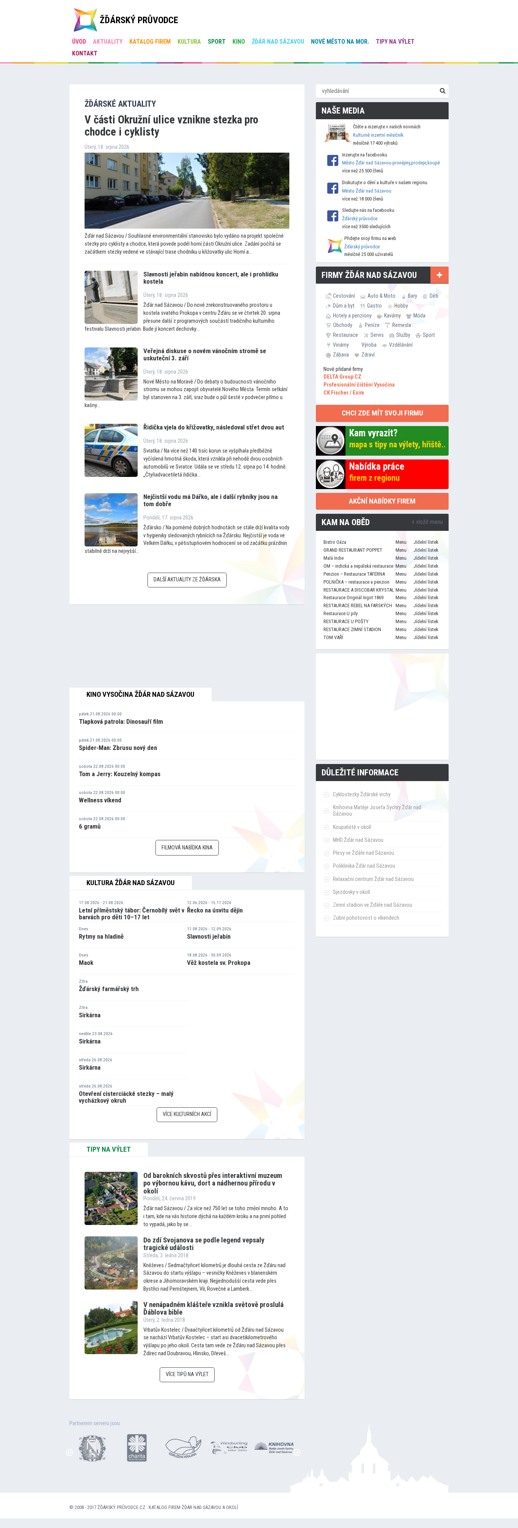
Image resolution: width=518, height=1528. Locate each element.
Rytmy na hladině (101, 936)
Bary (412, 296)
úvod (79, 41)
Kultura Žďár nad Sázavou (130, 883)
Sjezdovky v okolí (351, 892)
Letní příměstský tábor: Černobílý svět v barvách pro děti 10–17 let (131, 913)
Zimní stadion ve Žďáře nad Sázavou (372, 905)
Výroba (369, 345)
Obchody (342, 325)
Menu (401, 542)
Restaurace (345, 335)
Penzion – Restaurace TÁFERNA (354, 574)
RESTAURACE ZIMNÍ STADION (352, 629)
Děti (434, 296)
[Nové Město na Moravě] (92, 1447)
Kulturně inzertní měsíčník (378, 135)
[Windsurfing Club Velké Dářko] (228, 1447)
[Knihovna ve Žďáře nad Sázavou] (274, 1447)
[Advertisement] (382, 707)
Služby (403, 335)
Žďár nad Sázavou (278, 41)
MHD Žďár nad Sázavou (358, 840)
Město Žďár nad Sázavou (366, 191)
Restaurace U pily (340, 613)
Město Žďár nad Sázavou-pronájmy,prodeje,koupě (391, 163)
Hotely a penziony (352, 316)
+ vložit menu (427, 522)
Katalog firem (150, 41)
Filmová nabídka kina (187, 848)
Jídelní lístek (425, 542)
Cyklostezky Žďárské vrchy (362, 794)
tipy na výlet (108, 1149)
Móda (419, 316)
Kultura (189, 41)
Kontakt (84, 53)
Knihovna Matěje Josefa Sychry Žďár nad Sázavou (377, 810)
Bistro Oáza (334, 542)
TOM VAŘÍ (333, 637)
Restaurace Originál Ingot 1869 (353, 597)
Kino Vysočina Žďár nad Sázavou (140, 694)
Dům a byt (344, 306)
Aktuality (107, 41)
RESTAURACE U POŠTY (346, 621)
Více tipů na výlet (187, 1374)
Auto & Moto (381, 296)
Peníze (372, 325)
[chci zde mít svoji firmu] (439, 275)
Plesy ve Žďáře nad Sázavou (363, 853)
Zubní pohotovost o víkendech (366, 918)
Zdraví (368, 355)
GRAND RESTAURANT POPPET (352, 550)
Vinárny (341, 345)
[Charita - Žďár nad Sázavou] (137, 1447)
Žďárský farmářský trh (109, 989)
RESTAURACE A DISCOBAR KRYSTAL (358, 590)
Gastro (374, 306)
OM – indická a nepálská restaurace (358, 566)
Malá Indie (333, 558)
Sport (217, 41)
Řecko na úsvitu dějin (215, 910)
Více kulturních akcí (187, 1114)
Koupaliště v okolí (352, 827)
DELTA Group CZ (342, 377)
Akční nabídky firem (382, 501)
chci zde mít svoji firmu (382, 413)
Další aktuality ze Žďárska (187, 579)
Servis (377, 335)
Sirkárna (89, 1015)
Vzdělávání (401, 345)
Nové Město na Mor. (340, 41)
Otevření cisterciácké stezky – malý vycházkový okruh (126, 1097)
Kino (238, 41)
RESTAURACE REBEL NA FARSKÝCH (357, 605)
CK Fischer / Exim (343, 393)
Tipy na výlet (395, 41)
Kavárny (392, 316)
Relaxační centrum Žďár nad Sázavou (373, 879)
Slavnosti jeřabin (209, 936)
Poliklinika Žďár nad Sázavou (364, 866)
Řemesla (401, 325)
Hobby (401, 306)
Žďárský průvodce (359, 218)
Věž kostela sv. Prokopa (218, 962)
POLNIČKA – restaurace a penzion (356, 582)
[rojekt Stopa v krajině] (183, 1447)
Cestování (344, 296)
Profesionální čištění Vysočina (359, 385)
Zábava (341, 355)
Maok (86, 962)
